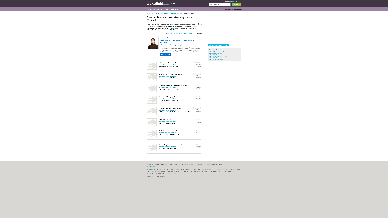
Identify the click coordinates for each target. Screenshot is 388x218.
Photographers (215, 171)
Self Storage (156, 173)
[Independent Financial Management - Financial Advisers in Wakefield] (152, 69)
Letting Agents (206, 171)
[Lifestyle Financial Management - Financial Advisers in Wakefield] (152, 114)
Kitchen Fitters (184, 171)
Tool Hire (174, 173)
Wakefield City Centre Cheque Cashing (218, 56)
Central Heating (196, 169)
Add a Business (151, 166)
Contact (162, 164)
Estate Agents (226, 169)
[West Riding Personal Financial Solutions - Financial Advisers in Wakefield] (152, 151)
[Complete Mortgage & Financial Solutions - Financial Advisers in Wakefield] (152, 92)
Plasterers (224, 171)
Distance (199, 33)
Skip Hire (164, 173)
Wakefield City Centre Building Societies (218, 54)
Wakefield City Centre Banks (216, 53)
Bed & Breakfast (161, 169)
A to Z (194, 33)
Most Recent (174, 33)
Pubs (235, 171)
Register (239, 1)
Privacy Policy (169, 164)
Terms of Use (201, 164)
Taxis (169, 173)
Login (233, 1)
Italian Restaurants (173, 171)
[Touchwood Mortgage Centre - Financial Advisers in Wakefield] (152, 103)
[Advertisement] (224, 27)
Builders (178, 169)
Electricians (217, 169)
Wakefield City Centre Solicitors (216, 59)
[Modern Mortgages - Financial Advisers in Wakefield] (152, 125)
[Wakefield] (161, 4)
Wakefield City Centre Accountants (217, 51)
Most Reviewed (188, 33)
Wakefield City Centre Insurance (217, 57)
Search (236, 4)
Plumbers (230, 171)
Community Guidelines (212, 164)
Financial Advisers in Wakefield (167, 65)
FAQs (220, 164)
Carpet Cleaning (186, 169)
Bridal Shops (171, 169)
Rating (180, 33)
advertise (174, 28)
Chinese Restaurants (208, 169)
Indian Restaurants (162, 171)
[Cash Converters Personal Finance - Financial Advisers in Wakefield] (152, 80)
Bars (155, 169)
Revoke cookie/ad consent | (190, 164)
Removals (149, 173)
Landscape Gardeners (195, 171)
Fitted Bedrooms (235, 169)
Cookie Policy (177, 164)
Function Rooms (151, 171)
